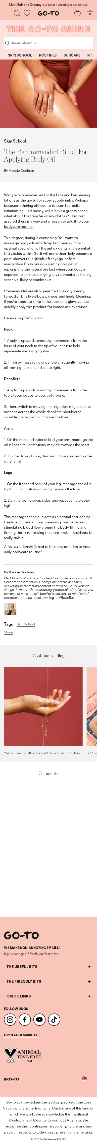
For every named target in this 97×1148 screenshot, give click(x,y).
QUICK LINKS (18, 996)
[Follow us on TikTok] (54, 1019)
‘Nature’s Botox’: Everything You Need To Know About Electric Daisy (42, 753)
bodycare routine (18, 226)
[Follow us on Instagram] (10, 1019)
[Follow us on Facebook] (24, 1019)
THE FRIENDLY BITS (23, 981)
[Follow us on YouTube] (39, 1019)
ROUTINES (48, 55)
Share (8, 632)
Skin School (15, 141)
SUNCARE (72, 55)
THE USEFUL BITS (22, 966)
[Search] (17, 13)
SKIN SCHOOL (20, 55)
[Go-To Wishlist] (27, 13)
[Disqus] (48, 846)
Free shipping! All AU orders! (49, 5)
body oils (27, 243)
